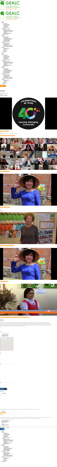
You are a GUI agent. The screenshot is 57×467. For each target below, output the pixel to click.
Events (3, 35)
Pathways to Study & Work (8, 46)
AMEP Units (5, 82)
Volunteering (6, 26)
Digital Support (6, 44)
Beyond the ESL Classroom (4, 281)
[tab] (26, 115)
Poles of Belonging (7, 41)
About (3, 22)
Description (2, 319)
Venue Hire (5, 58)
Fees (4, 50)
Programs (3, 28)
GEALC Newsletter (7, 40)
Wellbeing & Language (7, 33)
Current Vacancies (7, 27)
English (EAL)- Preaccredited (8, 30)
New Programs (6, 34)
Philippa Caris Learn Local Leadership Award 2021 (7, 135)
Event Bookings (6, 37)
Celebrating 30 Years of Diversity (5, 207)
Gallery (4, 93)
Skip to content (2, 0)
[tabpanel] (26, 323)
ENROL (3, 47)
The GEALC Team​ (6, 24)
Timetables (5, 49)
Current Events (6, 36)
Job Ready (5, 32)
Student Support (6, 74)
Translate (7, 427)
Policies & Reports (7, 25)
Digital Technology (7, 29)
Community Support (7, 43)
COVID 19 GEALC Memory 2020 (4, 171)
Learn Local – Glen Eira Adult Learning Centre (6, 245)
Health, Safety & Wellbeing (8, 45)
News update (2, 391)
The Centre (5, 23)
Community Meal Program (8, 38)
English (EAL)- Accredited (8, 31)
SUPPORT (3, 42)
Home (3, 21)
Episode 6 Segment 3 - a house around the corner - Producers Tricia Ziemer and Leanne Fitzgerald (14, 317)
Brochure (3, 66)
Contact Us (4, 51)
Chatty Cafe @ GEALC (7, 39)
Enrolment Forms (6, 48)
